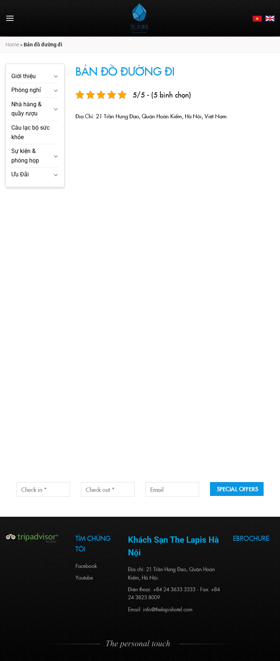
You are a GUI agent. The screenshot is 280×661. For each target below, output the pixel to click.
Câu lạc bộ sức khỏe (30, 132)
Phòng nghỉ (26, 90)
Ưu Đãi (20, 174)
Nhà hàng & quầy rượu (26, 109)
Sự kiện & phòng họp (25, 156)
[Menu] (9, 18)
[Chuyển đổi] (56, 76)
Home (12, 44)
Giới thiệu (23, 76)
